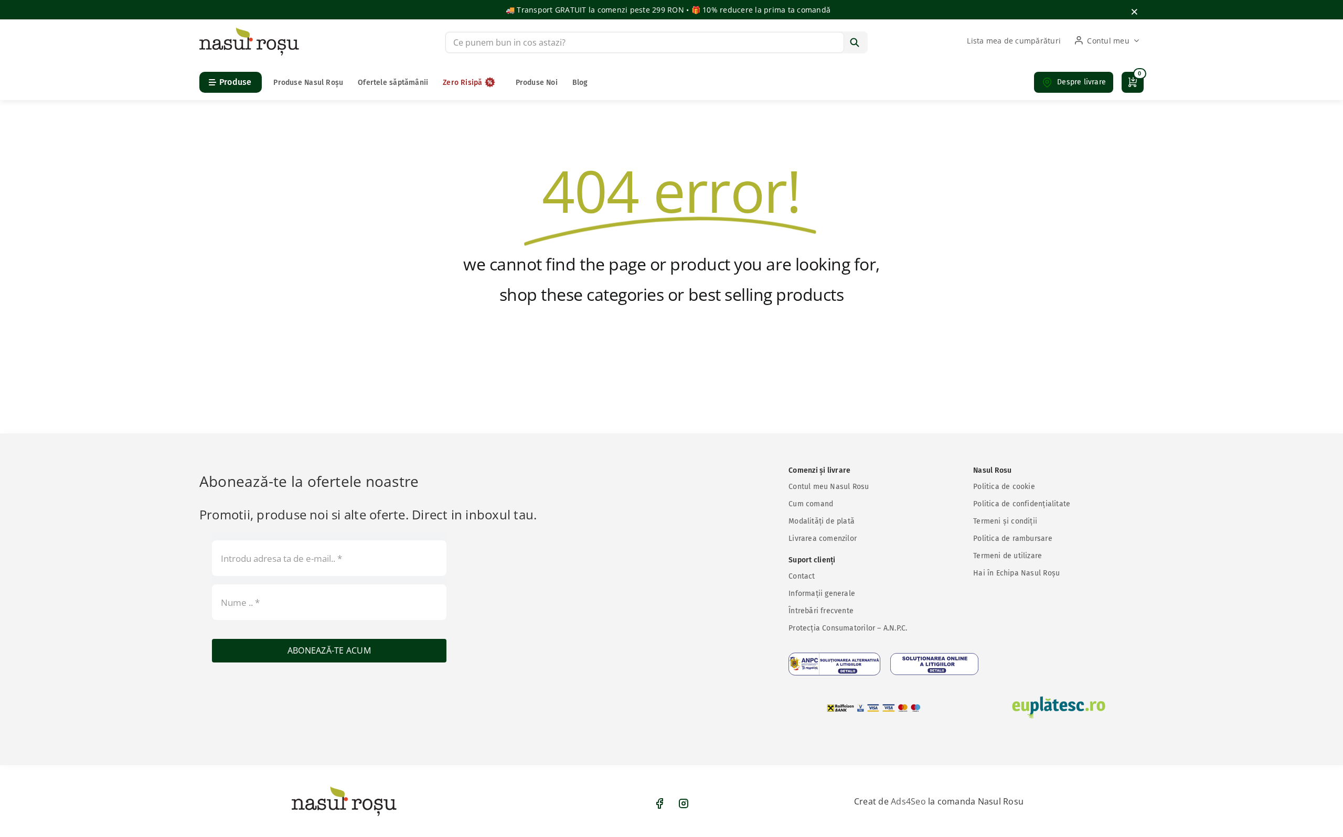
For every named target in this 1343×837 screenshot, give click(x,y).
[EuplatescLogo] (1058, 707)
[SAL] (834, 664)
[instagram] (683, 803)
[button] (1073, 82)
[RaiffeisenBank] (874, 708)
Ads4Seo (908, 801)
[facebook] (659, 803)
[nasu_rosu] (249, 31)
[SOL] (934, 664)
